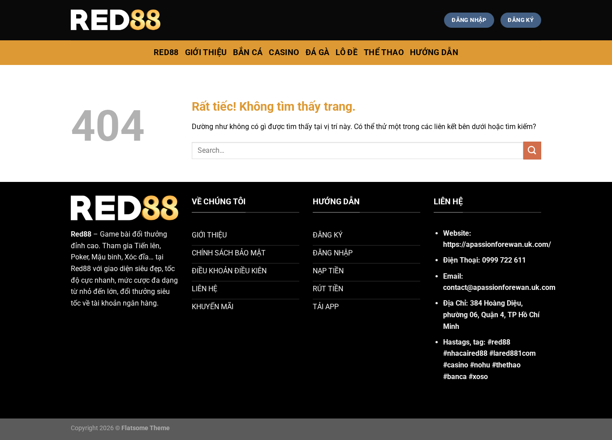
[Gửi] (532, 150)
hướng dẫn (434, 52)
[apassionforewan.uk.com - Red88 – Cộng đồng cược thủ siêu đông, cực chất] (115, 20)
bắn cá (248, 52)
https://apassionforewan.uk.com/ (497, 244)
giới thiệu (206, 52)
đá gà (318, 52)
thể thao (384, 52)
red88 (166, 52)
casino (284, 52)
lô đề (347, 52)
